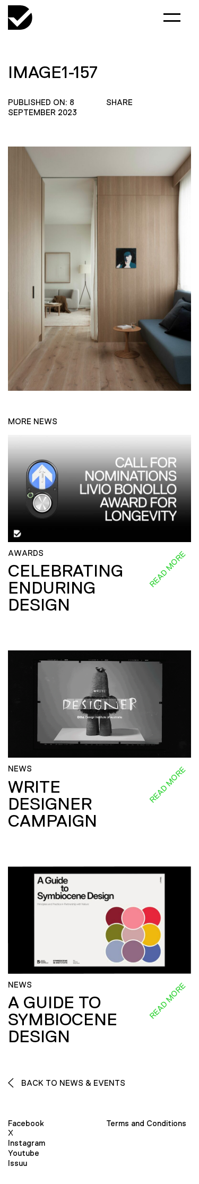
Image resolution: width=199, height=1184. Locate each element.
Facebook (26, 1123)
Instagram (26, 1142)
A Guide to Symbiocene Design (62, 1019)
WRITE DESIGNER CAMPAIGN (52, 803)
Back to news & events (72, 1082)
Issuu (17, 1163)
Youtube (23, 1152)
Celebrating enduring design (65, 587)
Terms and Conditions (146, 1123)
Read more (167, 569)
